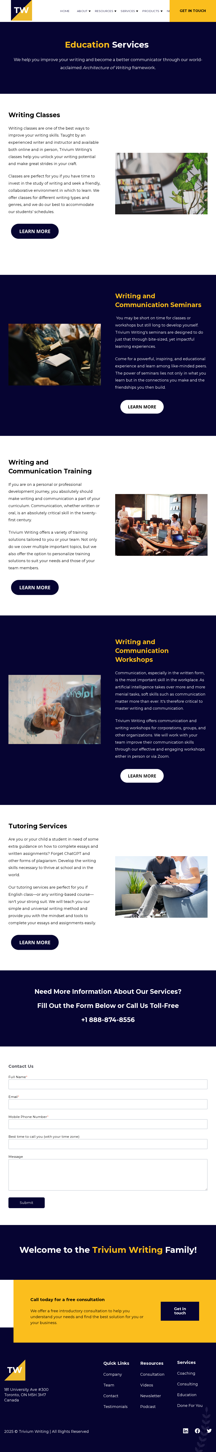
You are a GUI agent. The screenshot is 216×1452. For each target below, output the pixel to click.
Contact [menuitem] (110, 1396)
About (82, 11)
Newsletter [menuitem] (150, 1396)
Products (150, 11)
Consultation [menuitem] (152, 1374)
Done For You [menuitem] (190, 1405)
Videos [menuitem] (146, 1385)
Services (128, 11)
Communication (87, 78)
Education (107, 65)
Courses (125, 39)
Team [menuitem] (108, 1385)
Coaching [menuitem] (186, 1373)
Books (123, 26)
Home (65, 11)
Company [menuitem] (112, 1374)
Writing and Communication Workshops (142, 651)
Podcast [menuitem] (148, 1406)
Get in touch (180, 1311)
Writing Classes (34, 115)
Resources (104, 11)
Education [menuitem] (187, 1395)
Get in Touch (193, 11)
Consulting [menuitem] (187, 1384)
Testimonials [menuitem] (115, 1406)
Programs (127, 52)
